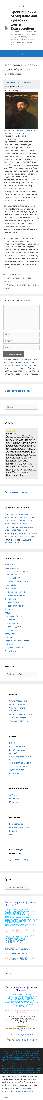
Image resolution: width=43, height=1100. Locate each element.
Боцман (13, 831)
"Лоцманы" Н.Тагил (18, 721)
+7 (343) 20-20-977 (18, 939)
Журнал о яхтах (16, 770)
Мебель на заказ (17, 802)
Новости (9, 564)
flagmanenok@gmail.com (16, 949)
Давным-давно (14, 627)
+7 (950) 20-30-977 (14, 941)
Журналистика (12, 599)
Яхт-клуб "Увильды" (18, 766)
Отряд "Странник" (18, 704)
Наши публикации (15, 606)
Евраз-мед (14, 798)
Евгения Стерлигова (19, 827)
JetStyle (13, 795)
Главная (11, 82)
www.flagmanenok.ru (20, 953)
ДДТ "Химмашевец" (19, 859)
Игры (7, 613)
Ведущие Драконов (16, 616)
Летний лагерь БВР (16, 595)
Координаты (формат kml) (17, 959)
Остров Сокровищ (15, 648)
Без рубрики (10, 651)
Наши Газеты (13, 602)
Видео (9, 637)
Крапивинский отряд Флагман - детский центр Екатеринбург (24, 20)
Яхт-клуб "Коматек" (18, 746)
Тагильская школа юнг (20, 763)
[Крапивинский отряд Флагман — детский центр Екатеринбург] (6, 28)
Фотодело (9, 634)
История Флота (13, 274)
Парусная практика (16, 592)
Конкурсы (11, 585)
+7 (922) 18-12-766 (14, 943)
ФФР (11, 834)
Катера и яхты (16, 773)
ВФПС (12, 743)
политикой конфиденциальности (19, 365)
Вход (21, 6)
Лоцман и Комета (17, 718)
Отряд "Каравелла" (18, 701)
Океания (11, 620)
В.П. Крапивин (16, 824)
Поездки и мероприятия (18, 581)
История (11, 630)
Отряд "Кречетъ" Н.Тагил (21, 714)
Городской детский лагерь (17, 641)
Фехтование (10, 609)
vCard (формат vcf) (22, 958)
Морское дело (11, 588)
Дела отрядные (12, 568)
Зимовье (11, 644)
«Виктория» (9, 159)
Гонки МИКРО (13, 578)
